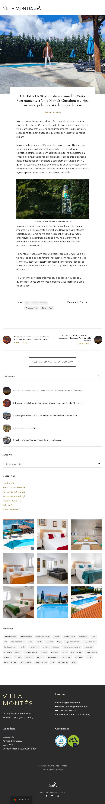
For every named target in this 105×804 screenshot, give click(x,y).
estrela (39, 642)
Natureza (88, 647)
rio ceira (40, 657)
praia (65, 652)
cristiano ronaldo (39, 303)
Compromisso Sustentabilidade (20, 748)
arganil (56, 637)
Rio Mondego (53, 657)
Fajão (59, 642)
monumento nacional (71, 647)
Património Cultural (12, 492)
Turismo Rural (41, 662)
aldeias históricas (42, 637)
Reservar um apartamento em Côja (52, 362)
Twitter (84, 302)
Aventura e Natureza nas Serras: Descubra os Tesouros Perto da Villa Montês (75, 338)
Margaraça (34, 647)
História (6, 483)
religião (7, 657)
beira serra (83, 637)
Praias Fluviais (91, 652)
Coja (93, 637)
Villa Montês (63, 662)
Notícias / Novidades (52, 112)
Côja (30, 642)
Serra (89, 657)
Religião (6, 505)
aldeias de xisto (26, 637)
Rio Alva (17, 657)
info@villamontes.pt (71, 702)
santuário (79, 657)
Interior (22, 647)
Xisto (74, 662)
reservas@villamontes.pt (76, 706)
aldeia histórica (10, 637)
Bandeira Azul (69, 637)
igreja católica (9, 647)
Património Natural (12, 496)
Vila (52, 662)
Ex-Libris (49, 642)
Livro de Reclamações (52, 770)
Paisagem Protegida (12, 652)
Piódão (44, 652)
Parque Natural (31, 652)
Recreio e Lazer (10, 500)
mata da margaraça (51, 647)
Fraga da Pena (32, 308)
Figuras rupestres (72, 642)
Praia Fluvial (76, 652)
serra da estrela (10, 662)
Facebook (72, 302)
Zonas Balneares (10, 509)
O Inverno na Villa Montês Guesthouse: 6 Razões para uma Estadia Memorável (31, 338)
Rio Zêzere (67, 657)
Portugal (54, 652)
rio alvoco (29, 657)
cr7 (27, 303)
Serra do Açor (47, 308)
